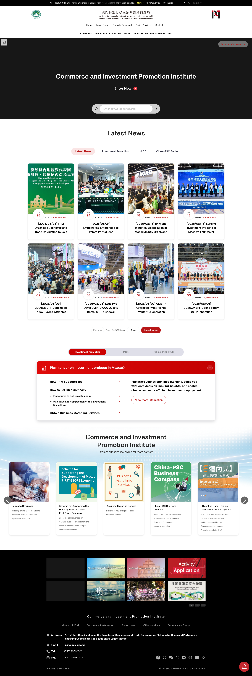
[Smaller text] (177, 3)
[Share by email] (197, 657)
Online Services (143, 25)
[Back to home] (36, 14)
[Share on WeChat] (171, 657)
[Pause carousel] (197, 605)
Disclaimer (64, 668)
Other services (151, 625)
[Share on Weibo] (190, 657)
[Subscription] (244, 667)
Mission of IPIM (70, 625)
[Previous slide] (7, 500)
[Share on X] (164, 657)
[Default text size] (180, 3)
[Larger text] (183, 3)
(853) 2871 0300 (73, 651)
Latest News (102, 25)
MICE (142, 151)
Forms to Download (122, 25)
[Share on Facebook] (158, 657)
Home (89, 25)
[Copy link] (204, 657)
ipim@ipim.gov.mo (74, 645)
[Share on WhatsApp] (178, 657)
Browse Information (233, 44)
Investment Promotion (115, 151)
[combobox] (126, 108)
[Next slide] (244, 500)
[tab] (87, 352)
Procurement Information (100, 625)
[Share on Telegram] (184, 657)
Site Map (51, 668)
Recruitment (128, 625)
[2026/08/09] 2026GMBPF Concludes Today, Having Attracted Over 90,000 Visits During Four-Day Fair (95, 3)
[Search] (189, 2)
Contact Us (160, 25)
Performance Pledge (179, 625)
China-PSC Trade (167, 151)
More (140, 3)
